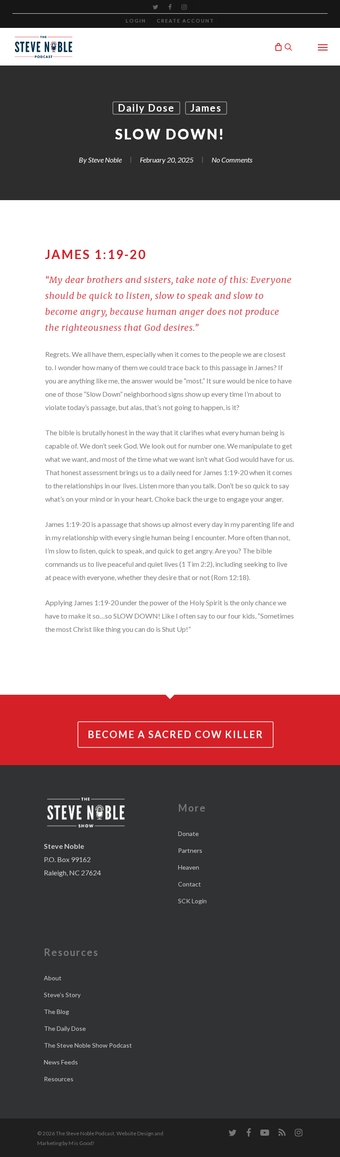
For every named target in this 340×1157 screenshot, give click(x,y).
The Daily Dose (65, 1028)
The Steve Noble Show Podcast (88, 1045)
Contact (189, 884)
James (206, 108)
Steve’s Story (62, 994)
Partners (190, 850)
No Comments (232, 159)
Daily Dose (146, 108)
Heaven (188, 867)
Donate (188, 833)
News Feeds (61, 1062)
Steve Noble (105, 159)
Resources (58, 1079)
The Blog (56, 1011)
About (53, 978)
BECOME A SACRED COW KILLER (175, 734)
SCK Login (192, 901)
